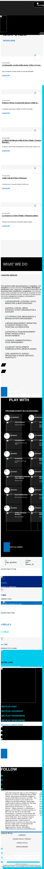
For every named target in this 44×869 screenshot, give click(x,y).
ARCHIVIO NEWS (9, 40)
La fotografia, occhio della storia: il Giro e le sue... (22, 65)
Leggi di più (6, 75)
